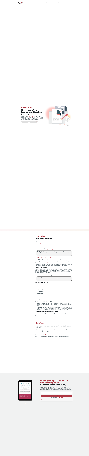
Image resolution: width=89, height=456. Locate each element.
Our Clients (38, 2)
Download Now (56, 395)
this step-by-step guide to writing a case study (49, 249)
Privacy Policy (61, 397)
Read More (43, 399)
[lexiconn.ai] (67, 2)
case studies (31, 116)
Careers (57, 2)
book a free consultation (48, 332)
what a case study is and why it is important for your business (52, 262)
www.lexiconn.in (40, 332)
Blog (49, 2)
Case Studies (44, 2)
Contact (62, 2)
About (53, 2)
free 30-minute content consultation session (51, 334)
